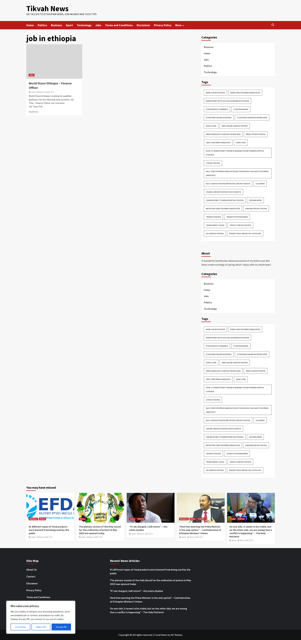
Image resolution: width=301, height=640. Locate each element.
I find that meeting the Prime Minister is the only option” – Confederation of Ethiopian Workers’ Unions (200, 530)
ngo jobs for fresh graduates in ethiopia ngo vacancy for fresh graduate (237, 173)
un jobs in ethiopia (215, 233)
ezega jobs (211, 126)
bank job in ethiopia (215, 93)
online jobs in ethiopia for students (223, 192)
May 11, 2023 (144, 534)
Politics (42, 25)
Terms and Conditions (119, 25)
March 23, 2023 (44, 92)
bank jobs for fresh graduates (245, 93)
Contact (30, 576)
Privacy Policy (162, 25)
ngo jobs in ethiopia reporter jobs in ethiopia (228, 184)
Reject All (41, 627)
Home (30, 25)
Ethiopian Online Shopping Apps (252, 118)
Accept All (61, 627)
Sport (69, 25)
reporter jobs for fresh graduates (223, 209)
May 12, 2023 (43, 537)
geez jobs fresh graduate (218, 142)
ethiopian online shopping (219, 118)
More (178, 25)
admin (33, 92)
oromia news (255, 200)
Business (56, 25)
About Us (31, 569)
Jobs (98, 25)
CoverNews (160, 634)
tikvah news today (215, 225)
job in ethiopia (213, 163)
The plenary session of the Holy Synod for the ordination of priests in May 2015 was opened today (100, 530)
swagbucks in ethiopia (256, 209)
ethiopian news (240, 109)
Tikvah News (47, 8)
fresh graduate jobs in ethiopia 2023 (223, 134)
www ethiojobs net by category (245, 233)
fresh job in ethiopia (255, 134)
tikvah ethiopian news (237, 217)
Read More (33, 112)
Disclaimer (143, 25)
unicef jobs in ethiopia (240, 225)
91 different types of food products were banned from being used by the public (49, 530)
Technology (84, 25)
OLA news (260, 184)
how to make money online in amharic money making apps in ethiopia (235, 153)
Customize (20, 627)
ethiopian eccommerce (217, 109)
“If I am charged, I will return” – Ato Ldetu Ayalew (136, 590)
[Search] (273, 25)
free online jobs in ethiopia (235, 126)
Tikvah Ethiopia (213, 217)
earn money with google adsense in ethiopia (227, 101)
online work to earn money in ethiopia (225, 200)
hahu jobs (241, 142)
